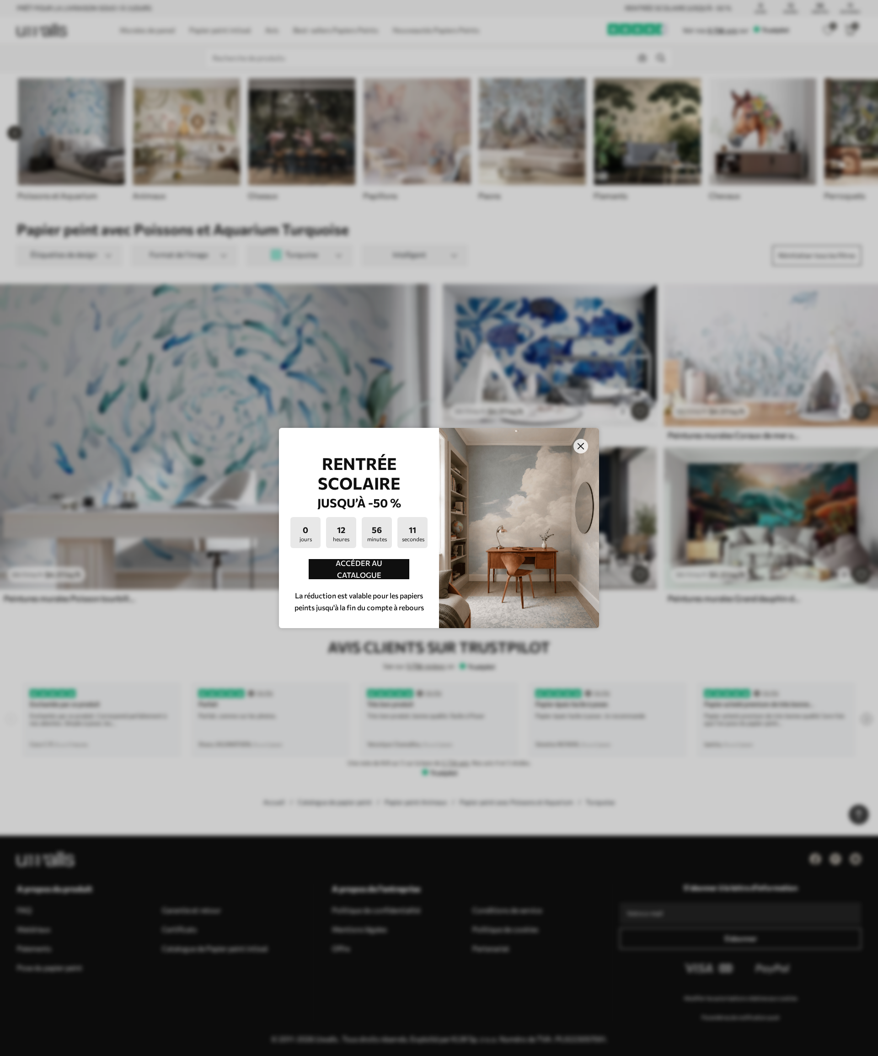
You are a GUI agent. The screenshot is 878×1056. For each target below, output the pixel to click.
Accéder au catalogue (359, 569)
